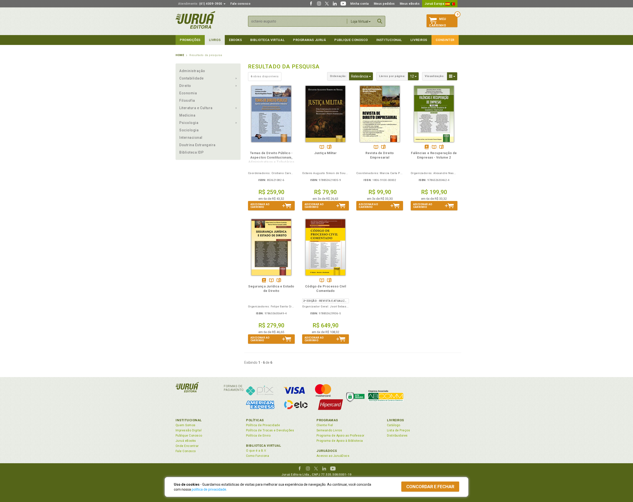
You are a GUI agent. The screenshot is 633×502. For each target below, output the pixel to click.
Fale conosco (240, 3)
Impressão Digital (189, 430)
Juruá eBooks (186, 440)
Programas (327, 420)
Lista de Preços (398, 430)
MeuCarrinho (437, 22)
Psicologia (188, 123)
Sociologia (189, 130)
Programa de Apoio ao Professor (340, 435)
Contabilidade (191, 78)
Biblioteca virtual (267, 40)
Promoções (190, 40)
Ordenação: (338, 76)
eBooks (235, 40)
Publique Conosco (351, 40)
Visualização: (434, 76)
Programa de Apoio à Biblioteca (339, 440)
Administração (192, 71)
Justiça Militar (325, 153)
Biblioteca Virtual (263, 445)
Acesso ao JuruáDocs (332, 456)
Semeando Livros (329, 430)
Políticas (255, 420)
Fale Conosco (186, 451)
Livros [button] (215, 40)
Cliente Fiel (324, 425)
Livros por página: (392, 76)
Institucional (389, 40)
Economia (188, 93)
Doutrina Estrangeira (197, 145)
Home (180, 55)
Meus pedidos (384, 3)
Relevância (362, 76)
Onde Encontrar (187, 446)
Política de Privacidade (263, 425)
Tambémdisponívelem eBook (426, 147)
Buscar (380, 21)
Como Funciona (257, 456)
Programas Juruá (309, 40)
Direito (185, 86)
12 (414, 76)
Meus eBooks (410, 3)
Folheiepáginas (329, 147)
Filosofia (187, 100)
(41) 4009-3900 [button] (200, 3)
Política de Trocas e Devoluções (270, 430)
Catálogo (393, 425)
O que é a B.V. (256, 450)
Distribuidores (397, 435)
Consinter (445, 40)
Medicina (187, 115)
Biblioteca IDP (191, 152)
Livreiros (418, 40)
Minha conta (359, 3)
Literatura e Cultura (196, 108)
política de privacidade (209, 489)
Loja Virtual (359, 21)
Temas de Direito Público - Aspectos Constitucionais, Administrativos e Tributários (271, 157)
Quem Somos (186, 425)
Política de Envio (258, 435)
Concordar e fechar (430, 486)
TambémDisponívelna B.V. (321, 147)
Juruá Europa (435, 3)
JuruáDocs (326, 451)
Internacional (191, 138)
